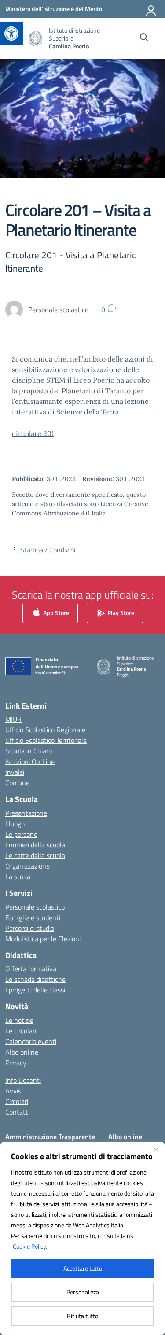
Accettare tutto (82, 1268)
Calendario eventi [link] (30, 1041)
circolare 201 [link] (33, 433)
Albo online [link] (21, 1052)
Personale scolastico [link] (35, 907)
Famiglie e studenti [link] (32, 917)
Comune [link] (17, 782)
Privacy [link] (15, 1062)
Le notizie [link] (19, 1020)
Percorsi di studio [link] (29, 928)
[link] (11, 33)
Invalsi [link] (14, 772)
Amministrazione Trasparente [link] (50, 1136)
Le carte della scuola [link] (35, 855)
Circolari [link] (16, 1101)
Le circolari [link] (20, 1030)
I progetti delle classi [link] (35, 989)
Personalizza (82, 1292)
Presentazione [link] (26, 813)
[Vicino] (155, 1149)
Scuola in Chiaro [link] (28, 751)
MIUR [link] (13, 719)
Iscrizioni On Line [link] (30, 761)
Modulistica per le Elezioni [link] (43, 938)
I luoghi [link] (15, 823)
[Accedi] (151, 8)
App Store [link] (55, 612)
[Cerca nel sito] (144, 38)
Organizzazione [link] (27, 866)
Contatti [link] (17, 1112)
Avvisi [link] (13, 1090)
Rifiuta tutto (82, 1315)
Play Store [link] (120, 612)
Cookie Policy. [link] (30, 1246)
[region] (82, 1238)
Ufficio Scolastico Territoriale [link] (46, 740)
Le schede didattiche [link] (35, 979)
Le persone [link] (21, 834)
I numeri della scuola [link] (35, 844)
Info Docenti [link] (23, 1080)
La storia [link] (17, 876)
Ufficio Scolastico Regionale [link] (45, 729)
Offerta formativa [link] (30, 968)
